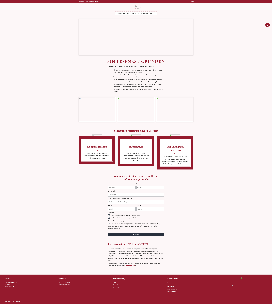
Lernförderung (81, 1)
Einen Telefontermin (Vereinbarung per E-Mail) (126, 215)
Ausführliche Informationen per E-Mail (123, 218)
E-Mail (110, 205)
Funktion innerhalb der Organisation (120, 198)
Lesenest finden (131, 13)
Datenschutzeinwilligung (116, 221)
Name (138, 184)
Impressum (8, 301)
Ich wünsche (112, 213)
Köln (114, 286)
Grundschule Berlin (90, 1)
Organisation (112, 191)
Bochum (115, 284)
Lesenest (97, 1)
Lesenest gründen (142, 13)
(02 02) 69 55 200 (65, 282)
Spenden (151, 13)
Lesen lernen (121, 13)
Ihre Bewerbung (129, 265)
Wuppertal (116, 288)
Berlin (114, 282)
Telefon (139, 205)
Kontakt (192, 1)
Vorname (111, 184)
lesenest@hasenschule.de (65, 284)
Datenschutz (16, 301)
